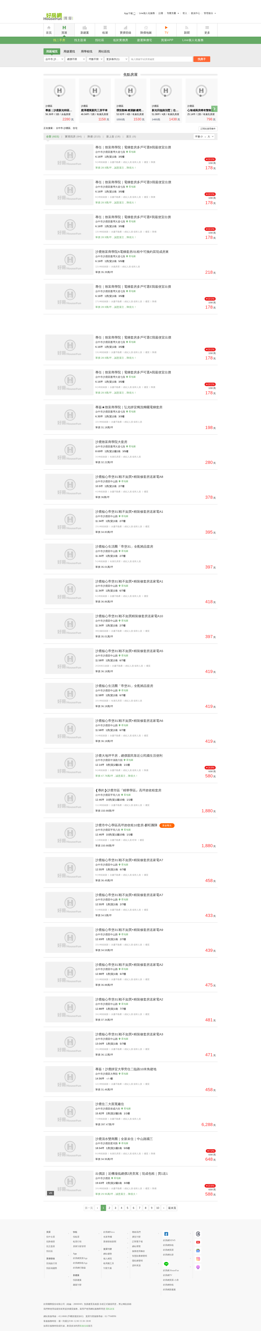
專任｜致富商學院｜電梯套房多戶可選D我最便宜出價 (133, 182)
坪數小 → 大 (202, 136)
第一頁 (89, 1207)
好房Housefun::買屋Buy (58, 17)
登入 (185, 13)
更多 (207, 32)
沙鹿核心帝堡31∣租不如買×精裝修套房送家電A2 (129, 964)
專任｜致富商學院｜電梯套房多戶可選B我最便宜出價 (133, 147)
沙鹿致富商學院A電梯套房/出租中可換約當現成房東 (132, 252)
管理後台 (208, 13)
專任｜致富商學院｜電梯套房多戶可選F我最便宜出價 (133, 217)
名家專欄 (107, 1237)
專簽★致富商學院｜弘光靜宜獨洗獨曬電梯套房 (128, 407)
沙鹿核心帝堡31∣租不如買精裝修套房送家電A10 (129, 616)
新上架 (113, 136)
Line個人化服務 (147, 13)
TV (166, 32)
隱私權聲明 (137, 1260)
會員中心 (195, 13)
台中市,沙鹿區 (53, 59)
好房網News (109, 1232)
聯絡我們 (136, 1232)
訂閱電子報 (137, 1241)
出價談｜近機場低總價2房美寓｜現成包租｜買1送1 (131, 1173)
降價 (94, 136)
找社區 (99, 40)
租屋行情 (77, 1241)
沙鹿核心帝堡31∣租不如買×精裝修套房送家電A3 (129, 1034)
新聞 (187, 32)
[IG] (198, 1259)
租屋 (105, 32)
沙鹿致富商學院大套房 (111, 442)
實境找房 (73, 136)
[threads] (198, 1234)
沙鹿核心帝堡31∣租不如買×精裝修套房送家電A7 (129, 860)
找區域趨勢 (51, 1268)
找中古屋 (50, 1237)
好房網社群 (168, 1254)
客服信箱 (84, 1326)
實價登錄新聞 (109, 1241)
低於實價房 (120, 40)
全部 (52, 136)
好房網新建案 (169, 1289)
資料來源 (136, 1265)
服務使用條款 (138, 1251)
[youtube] (198, 1242)
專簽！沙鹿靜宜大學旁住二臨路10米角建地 (125, 1069)
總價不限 (72, 59)
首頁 (49, 32)
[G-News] (198, 1250)
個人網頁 (107, 1258)
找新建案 (77, 1280)
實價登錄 (125, 32)
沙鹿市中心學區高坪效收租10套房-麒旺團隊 (126, 825)
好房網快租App (80, 1263)
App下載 (129, 13)
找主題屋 (80, 40)
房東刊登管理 (79, 1246)
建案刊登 (77, 1285)
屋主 (131, 136)
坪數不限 (94, 59)
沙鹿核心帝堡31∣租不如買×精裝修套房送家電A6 (129, 721)
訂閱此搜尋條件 (208, 128)
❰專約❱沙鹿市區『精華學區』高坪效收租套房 (128, 790)
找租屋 (76, 1237)
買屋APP (167, 40)
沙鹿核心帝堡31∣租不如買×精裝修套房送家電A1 (129, 511)
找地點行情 (51, 1263)
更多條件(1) (112, 59)
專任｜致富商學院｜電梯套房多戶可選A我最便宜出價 (133, 372)
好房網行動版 (79, 1268)
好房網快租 (168, 1245)
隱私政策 (110, 1309)
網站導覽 (136, 1246)
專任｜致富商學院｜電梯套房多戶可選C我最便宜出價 (133, 337)
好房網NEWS (169, 1240)
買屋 (64, 32)
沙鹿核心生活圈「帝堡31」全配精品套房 (124, 546)
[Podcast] (198, 1267)
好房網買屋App (80, 1258)
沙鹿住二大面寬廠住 (109, 1104)
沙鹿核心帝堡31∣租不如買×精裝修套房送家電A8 (129, 477)
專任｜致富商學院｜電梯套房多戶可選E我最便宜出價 (133, 286)
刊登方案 (171, 13)
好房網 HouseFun (171, 1270)
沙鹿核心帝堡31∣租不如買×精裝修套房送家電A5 (129, 651)
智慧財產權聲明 (139, 1256)
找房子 (202, 59)
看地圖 (132, 151)
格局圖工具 (108, 1263)
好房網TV (167, 1275)
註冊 (161, 13)
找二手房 (59, 40)
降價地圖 (146, 32)
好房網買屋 (168, 1250)
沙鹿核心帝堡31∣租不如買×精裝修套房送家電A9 (129, 930)
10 (157, 1207)
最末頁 (172, 1207)
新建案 (84, 32)
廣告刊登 (136, 1237)
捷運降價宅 (144, 40)
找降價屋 (50, 1241)
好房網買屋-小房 (171, 1280)
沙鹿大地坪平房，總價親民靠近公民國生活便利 (128, 755)
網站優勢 (107, 1254)
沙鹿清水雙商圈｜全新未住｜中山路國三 (124, 1139)
